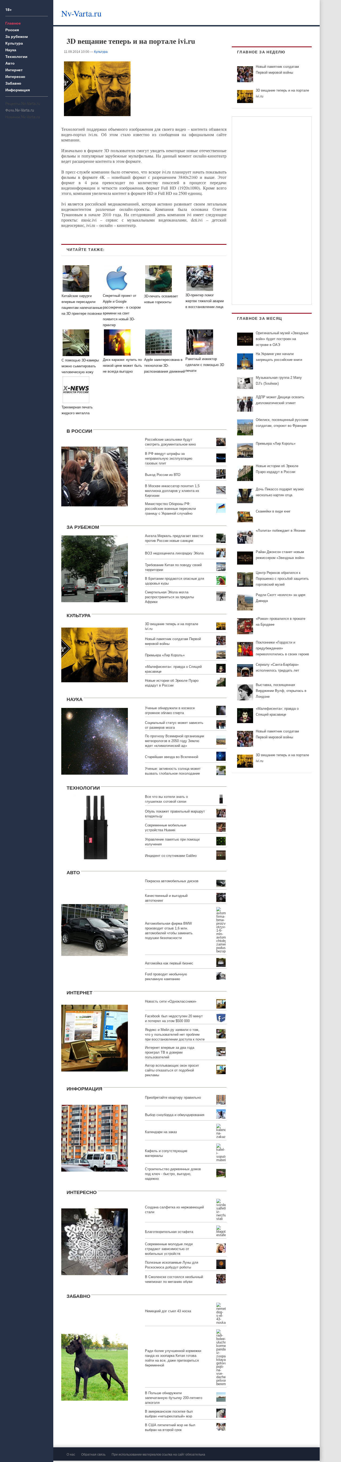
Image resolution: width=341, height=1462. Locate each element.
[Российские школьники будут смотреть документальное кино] (94, 476)
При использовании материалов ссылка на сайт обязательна (158, 1454)
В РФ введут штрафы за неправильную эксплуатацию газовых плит (168, 458)
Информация (17, 89)
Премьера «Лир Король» (165, 655)
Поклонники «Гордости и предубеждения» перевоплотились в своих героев (282, 648)
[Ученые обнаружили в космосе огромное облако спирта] (94, 740)
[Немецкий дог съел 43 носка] (94, 1366)
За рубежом (16, 36)
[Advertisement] (222, 12)
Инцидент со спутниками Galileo (171, 856)
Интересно (15, 76)
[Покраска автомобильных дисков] (94, 929)
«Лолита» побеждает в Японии (280, 531)
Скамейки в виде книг (273, 511)
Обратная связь (93, 1454)
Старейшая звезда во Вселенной (171, 757)
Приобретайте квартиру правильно (173, 1097)
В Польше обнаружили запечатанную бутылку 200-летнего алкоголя (173, 1398)
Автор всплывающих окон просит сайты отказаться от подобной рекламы (172, 1070)
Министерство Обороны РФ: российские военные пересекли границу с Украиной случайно (170, 508)
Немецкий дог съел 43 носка (168, 1311)
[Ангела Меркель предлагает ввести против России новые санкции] (94, 568)
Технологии (16, 56)
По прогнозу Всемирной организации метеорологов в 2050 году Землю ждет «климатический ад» (174, 741)
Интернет (14, 69)
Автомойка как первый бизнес (169, 963)
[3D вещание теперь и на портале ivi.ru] (94, 654)
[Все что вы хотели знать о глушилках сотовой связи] (94, 827)
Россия (12, 29)
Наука (10, 49)
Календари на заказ (161, 1132)
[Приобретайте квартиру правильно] (94, 1137)
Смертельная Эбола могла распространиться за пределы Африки (169, 597)
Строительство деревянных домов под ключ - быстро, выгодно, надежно (173, 1174)
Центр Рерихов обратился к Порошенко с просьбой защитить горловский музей (282, 578)
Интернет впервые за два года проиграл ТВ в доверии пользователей (169, 1052)
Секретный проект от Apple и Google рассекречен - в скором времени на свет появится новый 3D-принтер (122, 310)
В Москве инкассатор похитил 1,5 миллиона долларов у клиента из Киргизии (172, 491)
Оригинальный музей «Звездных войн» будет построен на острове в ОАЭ (282, 339)
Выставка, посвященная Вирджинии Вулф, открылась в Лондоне (281, 691)
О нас (71, 1454)
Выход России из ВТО (162, 475)
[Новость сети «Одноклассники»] (94, 1037)
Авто (10, 63)
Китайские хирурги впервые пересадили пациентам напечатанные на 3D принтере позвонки (82, 305)
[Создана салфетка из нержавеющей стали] (94, 1241)
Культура (14, 43)
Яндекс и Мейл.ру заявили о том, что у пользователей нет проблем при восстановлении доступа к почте (175, 1034)
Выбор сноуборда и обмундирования (174, 1115)
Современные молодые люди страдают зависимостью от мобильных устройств (169, 1249)
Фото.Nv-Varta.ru (19, 110)
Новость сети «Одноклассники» (170, 1001)
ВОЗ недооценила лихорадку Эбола (174, 553)
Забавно (13, 83)
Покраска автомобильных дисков (171, 881)
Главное (13, 23)
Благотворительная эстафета (169, 1232)
